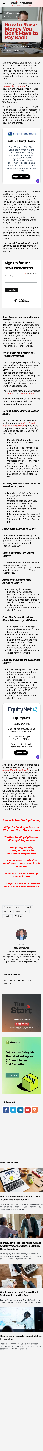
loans (17, 911)
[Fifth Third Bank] (22, 134)
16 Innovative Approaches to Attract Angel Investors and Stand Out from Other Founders (20, 1245)
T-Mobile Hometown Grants (18, 768)
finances (7, 907)
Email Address (10, 276)
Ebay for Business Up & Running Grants (21, 661)
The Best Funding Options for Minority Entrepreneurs (21, 839)
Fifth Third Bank (21, 141)
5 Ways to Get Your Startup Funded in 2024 (21, 875)
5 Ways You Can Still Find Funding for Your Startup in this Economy (21, 863)
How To (7, 911)
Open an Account (21, 177)
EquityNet (21, 718)
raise (26, 911)
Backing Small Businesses (18, 483)
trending (7, 916)
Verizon (18, 916)
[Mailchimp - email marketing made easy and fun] (21, 302)
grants (29, 907)
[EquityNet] (22, 710)
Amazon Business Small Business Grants (16, 581)
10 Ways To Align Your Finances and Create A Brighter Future (21, 885)
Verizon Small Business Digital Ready (20, 208)
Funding (18, 907)
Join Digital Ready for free (20, 448)
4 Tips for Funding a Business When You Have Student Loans (21, 829)
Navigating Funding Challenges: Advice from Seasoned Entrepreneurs (21, 850)
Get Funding (21, 753)
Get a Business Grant (12, 17)
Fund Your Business (12, 13)
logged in (18, 980)
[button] (3, 3)
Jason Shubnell (21, 948)
